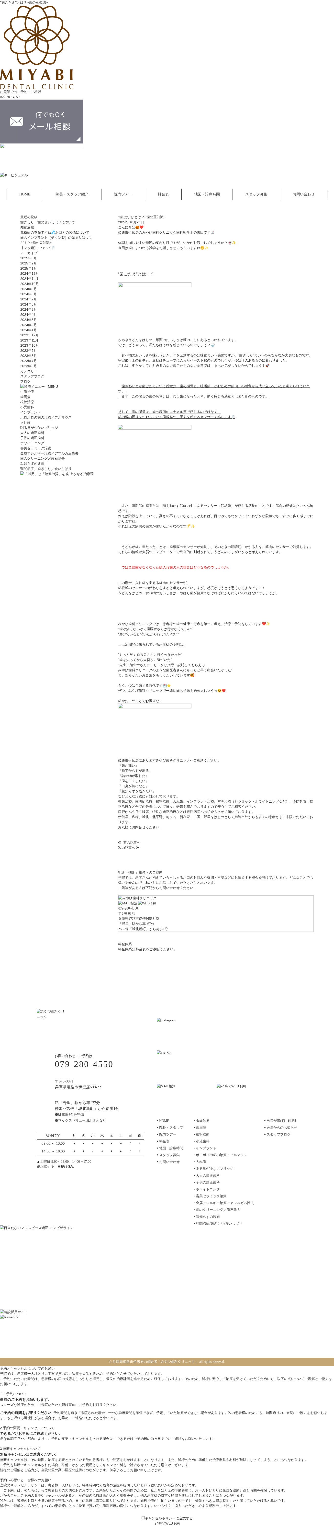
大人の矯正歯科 (32, 433)
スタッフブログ (32, 376)
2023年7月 (28, 361)
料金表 (163, 194)
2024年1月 (28, 330)
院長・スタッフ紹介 (72, 194)
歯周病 (25, 397)
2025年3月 (28, 258)
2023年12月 (29, 335)
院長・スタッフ (171, 1127)
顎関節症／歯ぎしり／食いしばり (46, 469)
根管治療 (27, 402)
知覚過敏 (27, 227)
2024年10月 (29, 284)
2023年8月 (28, 356)
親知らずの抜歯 (32, 464)
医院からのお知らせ (282, 1127)
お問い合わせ (304, 194)
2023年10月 (29, 345)
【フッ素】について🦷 (37, 248)
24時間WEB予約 (167, 1523)
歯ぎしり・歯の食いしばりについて (47, 222)
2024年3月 (28, 320)
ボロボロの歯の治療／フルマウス (46, 417)
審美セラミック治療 (35, 448)
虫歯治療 (27, 392)
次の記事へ (127, 848)
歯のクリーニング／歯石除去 (42, 458)
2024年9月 (28, 289)
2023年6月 (28, 366)
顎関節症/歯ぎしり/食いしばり (219, 1223)
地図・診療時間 (207, 194)
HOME (24, 194)
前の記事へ (131, 842)
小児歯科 (27, 407)
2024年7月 (28, 299)
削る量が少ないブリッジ (39, 428)
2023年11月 (29, 340)
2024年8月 (28, 294)
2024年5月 (28, 309)
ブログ (25, 381)
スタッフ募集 (256, 194)
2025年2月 (28, 263)
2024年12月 (29, 273)
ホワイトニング (32, 443)
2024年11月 (29, 279)
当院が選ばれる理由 (282, 1121)
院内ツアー (123, 194)
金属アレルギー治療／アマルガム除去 (49, 453)
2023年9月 (28, 351)
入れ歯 (25, 422)
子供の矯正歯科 (32, 438)
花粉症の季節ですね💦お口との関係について (54, 232)
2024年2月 (28, 325)
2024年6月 (28, 304)
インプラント (30, 412)
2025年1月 (28, 268)
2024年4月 (28, 315)
